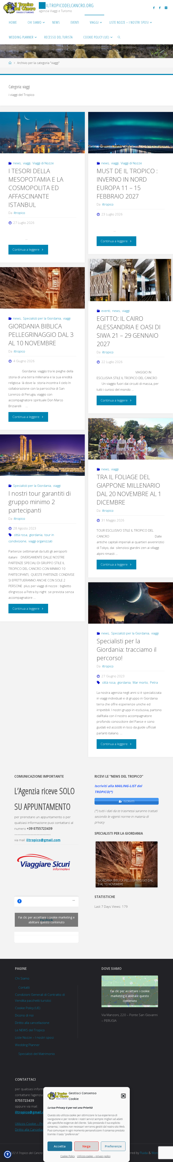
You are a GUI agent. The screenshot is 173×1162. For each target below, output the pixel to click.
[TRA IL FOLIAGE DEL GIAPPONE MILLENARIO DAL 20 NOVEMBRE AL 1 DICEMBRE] (130, 439)
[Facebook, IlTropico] (154, 7)
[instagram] (165, 7)
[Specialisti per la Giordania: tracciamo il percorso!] (130, 603)
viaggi (26, 163)
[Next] (149, 864)
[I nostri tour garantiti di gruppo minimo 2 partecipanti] (42, 455)
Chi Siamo (22, 978)
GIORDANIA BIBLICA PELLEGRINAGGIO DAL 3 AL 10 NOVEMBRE (40, 334)
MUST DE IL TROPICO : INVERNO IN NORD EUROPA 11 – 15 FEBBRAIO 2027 (127, 183)
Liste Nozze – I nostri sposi (34, 1037)
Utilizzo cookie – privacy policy (94, 1156)
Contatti (24, 987)
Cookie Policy (67, 1156)
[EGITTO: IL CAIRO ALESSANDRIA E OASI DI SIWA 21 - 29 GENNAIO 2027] (130, 280)
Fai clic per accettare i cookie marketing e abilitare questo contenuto (46, 919)
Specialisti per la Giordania (42, 318)
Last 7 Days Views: (108, 906)
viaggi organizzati (40, 541)
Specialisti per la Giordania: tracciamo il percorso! (127, 649)
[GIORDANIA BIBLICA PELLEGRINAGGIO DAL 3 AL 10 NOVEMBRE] (42, 288)
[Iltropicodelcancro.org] (19, 7)
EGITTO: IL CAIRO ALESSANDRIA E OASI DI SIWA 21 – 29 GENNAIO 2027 (129, 331)
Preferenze (113, 1146)
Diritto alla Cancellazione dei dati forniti (43, 1129)
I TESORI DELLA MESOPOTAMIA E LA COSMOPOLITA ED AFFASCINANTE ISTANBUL (35, 188)
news (17, 163)
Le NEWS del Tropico (30, 1030)
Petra (154, 682)
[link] (119, 37)
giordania (35, 535)
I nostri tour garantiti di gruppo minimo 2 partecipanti (39, 501)
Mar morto (140, 682)
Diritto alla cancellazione (32, 1022)
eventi (105, 311)
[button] (123, 1096)
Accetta (60, 1146)
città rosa (20, 535)
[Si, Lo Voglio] (159, 7)
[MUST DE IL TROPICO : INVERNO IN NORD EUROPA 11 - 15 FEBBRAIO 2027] (130, 132)
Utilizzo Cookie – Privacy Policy (36, 1123)
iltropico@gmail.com (43, 840)
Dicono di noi (24, 1015)
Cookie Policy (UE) (27, 1008)
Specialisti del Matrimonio (36, 1054)
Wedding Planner (27, 1045)
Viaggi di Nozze (43, 163)
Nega (86, 1146)
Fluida (143, 1153)
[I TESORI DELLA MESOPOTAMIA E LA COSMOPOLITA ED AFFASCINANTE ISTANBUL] (42, 132)
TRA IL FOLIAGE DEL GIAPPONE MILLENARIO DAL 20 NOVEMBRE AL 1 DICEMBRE (129, 489)
